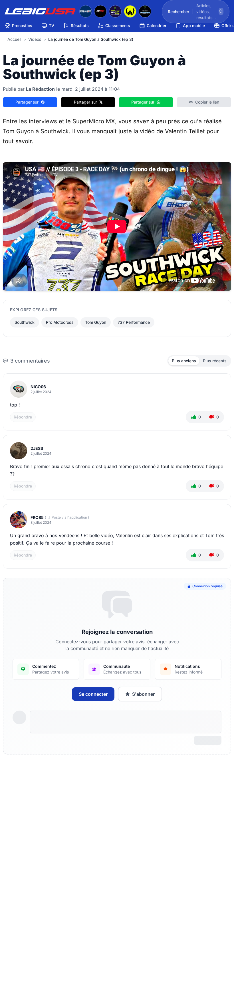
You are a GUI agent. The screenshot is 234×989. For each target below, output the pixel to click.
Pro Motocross (60, 322)
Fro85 (37, 517)
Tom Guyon (95, 322)
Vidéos (34, 39)
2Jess (37, 448)
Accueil (14, 39)
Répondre (23, 416)
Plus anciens (184, 360)
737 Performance (134, 322)
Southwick (25, 322)
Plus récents (215, 360)
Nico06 (38, 386)
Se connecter (93, 694)
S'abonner (143, 694)
